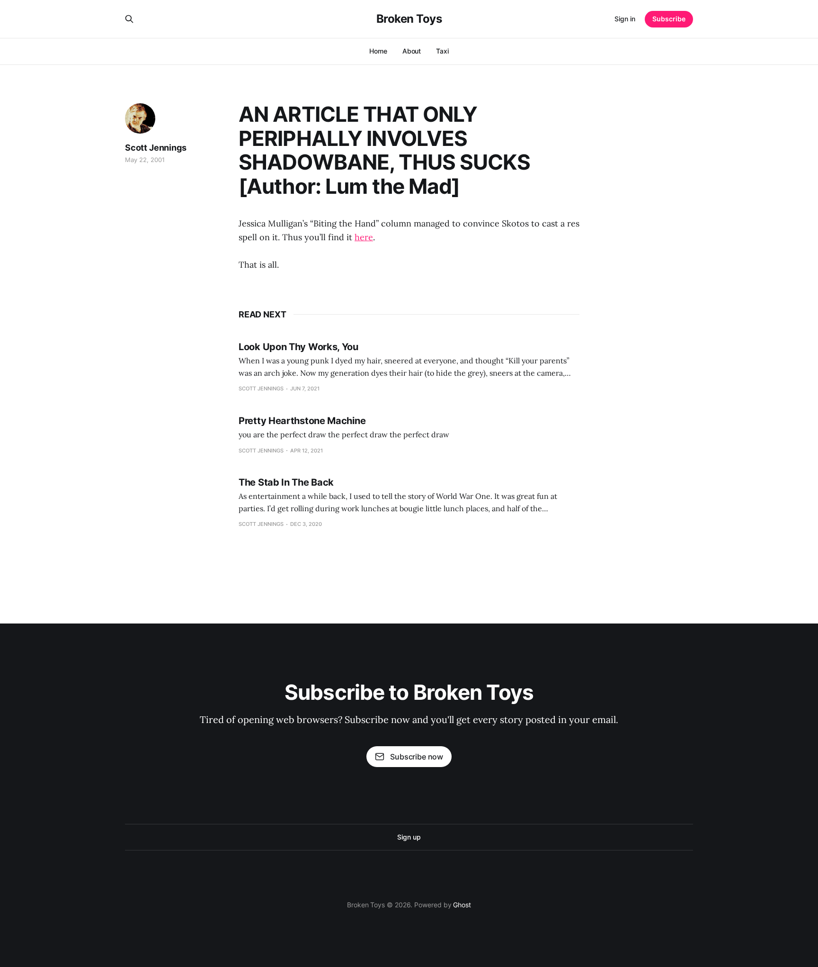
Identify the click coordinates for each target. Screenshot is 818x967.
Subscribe (668, 19)
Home (378, 51)
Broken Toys (409, 19)
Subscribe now (416, 756)
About (411, 51)
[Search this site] (129, 19)
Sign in (624, 19)
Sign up (408, 837)
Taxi (442, 51)
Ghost (462, 905)
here (364, 237)
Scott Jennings (155, 148)
